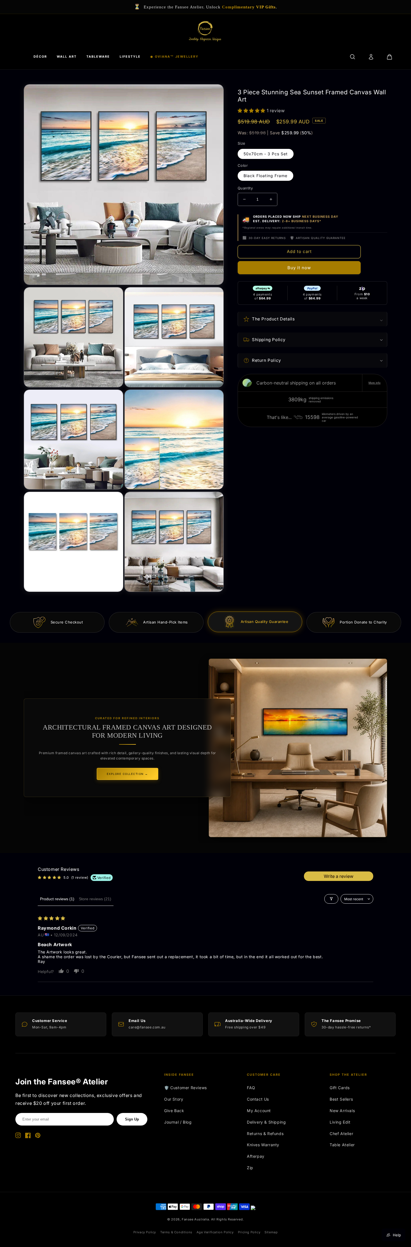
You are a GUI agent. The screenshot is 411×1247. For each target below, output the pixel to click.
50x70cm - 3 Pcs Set (266, 153)
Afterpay (255, 1156)
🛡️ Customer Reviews (185, 1087)
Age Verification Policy (215, 1232)
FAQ (251, 1087)
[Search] (352, 57)
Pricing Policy (249, 1232)
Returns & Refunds (265, 1133)
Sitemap (271, 1232)
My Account (259, 1110)
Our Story (173, 1099)
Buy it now (299, 267)
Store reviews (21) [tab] (95, 899)
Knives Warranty (263, 1144)
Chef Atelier (341, 1133)
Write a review (338, 876)
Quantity (245, 188)
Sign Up (132, 1119)
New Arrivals (342, 1110)
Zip (250, 1167)
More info (375, 382)
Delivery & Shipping (266, 1122)
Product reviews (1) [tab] (57, 899)
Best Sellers (341, 1099)
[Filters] (331, 899)
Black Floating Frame (265, 175)
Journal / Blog (178, 1122)
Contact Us (258, 1099)
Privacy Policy (144, 1232)
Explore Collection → (127, 773)
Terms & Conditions (176, 1232)
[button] (252, 110)
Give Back (174, 1110)
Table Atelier (342, 1144)
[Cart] (389, 57)
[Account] (371, 57)
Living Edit (340, 1122)
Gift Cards (340, 1087)
